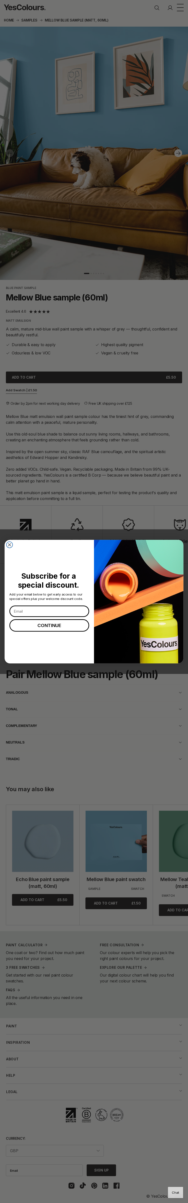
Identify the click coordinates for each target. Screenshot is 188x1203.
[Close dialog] (9, 545)
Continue (49, 625)
